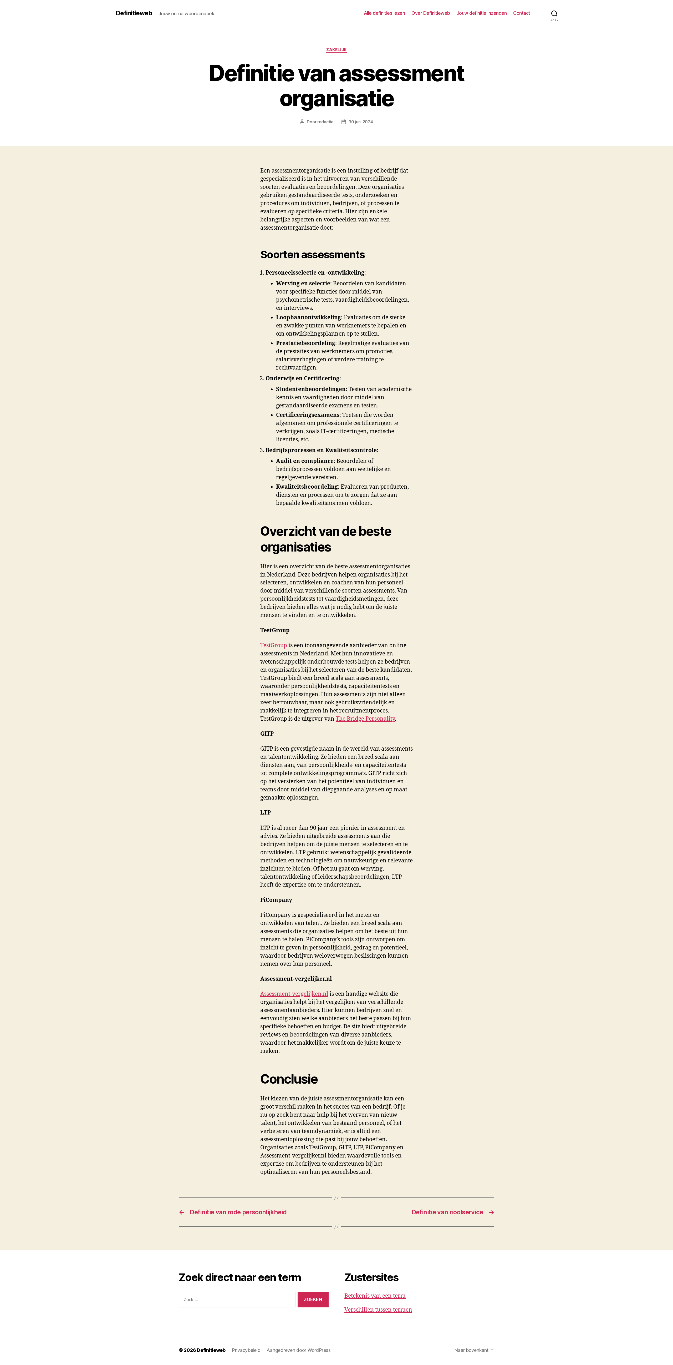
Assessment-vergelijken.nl (294, 994)
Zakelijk (336, 49)
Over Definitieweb (430, 13)
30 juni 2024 (361, 121)
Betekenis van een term (375, 1296)
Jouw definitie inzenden (482, 13)
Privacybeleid (246, 1350)
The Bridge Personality (365, 718)
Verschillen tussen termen (378, 1309)
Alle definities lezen (384, 13)
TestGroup (273, 645)
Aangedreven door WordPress (298, 1350)
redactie (325, 121)
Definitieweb (134, 13)
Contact (521, 13)
